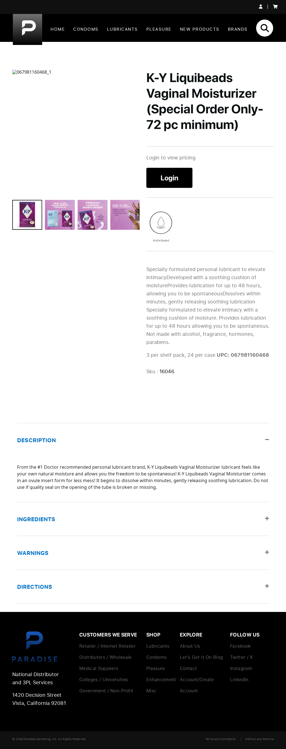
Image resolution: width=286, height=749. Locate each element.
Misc (151, 691)
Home (58, 29)
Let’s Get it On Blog (201, 657)
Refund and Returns (260, 739)
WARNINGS (33, 553)
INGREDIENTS (36, 519)
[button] (143, 440)
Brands (238, 29)
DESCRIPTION (36, 440)
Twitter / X (241, 657)
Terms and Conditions (220, 739)
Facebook (240, 646)
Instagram (241, 668)
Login (169, 178)
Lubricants (122, 29)
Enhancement (161, 679)
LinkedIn (239, 679)
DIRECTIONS (34, 586)
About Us (190, 646)
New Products (200, 29)
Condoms (86, 29)
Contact (188, 668)
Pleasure (158, 29)
